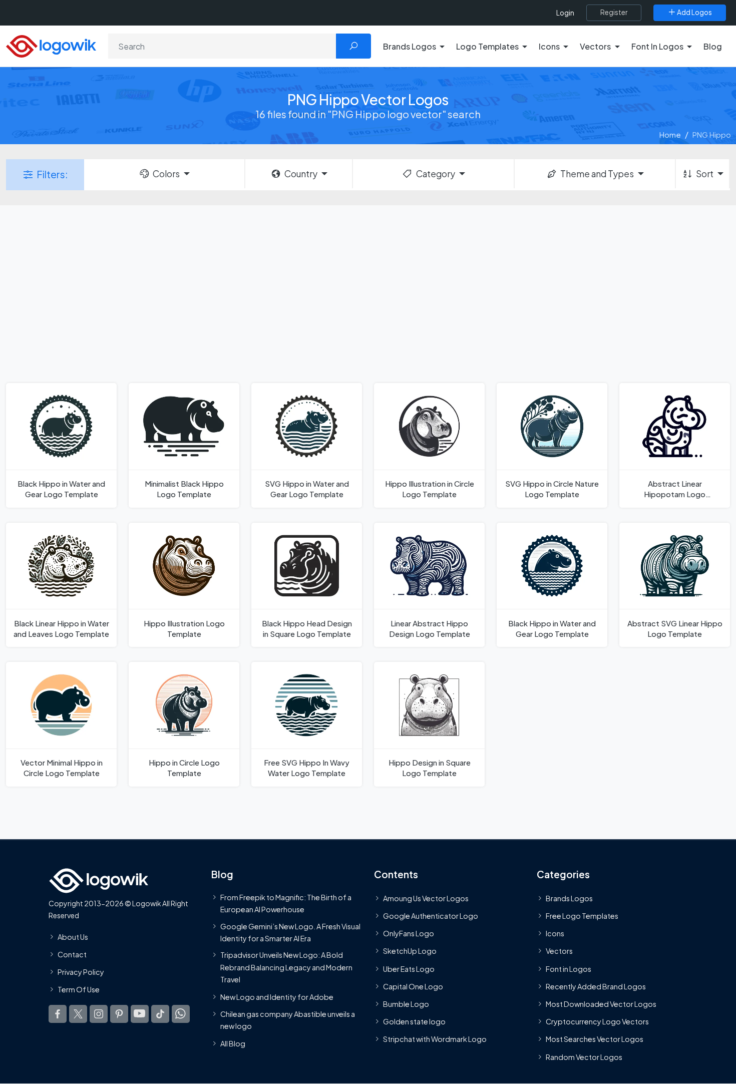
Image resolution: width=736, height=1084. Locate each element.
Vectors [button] (595, 46)
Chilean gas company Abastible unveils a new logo (287, 1019)
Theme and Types (597, 173)
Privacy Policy (81, 971)
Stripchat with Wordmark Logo (435, 1038)
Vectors (559, 950)
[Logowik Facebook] (58, 1014)
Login (565, 13)
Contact (72, 954)
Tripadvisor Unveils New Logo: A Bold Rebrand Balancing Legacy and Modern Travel (286, 967)
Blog (712, 46)
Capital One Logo (413, 986)
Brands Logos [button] (409, 46)
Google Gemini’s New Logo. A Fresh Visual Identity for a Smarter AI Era (290, 931)
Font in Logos (568, 968)
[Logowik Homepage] (51, 45)
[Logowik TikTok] (160, 1014)
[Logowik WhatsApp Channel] (181, 1014)
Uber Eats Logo (409, 968)
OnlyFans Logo (408, 933)
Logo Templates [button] (487, 46)
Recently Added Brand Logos (596, 986)
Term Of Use (79, 989)
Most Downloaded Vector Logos (601, 1003)
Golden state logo (414, 1021)
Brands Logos (569, 898)
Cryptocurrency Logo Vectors (597, 1021)
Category (435, 173)
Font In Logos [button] (657, 46)
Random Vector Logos (584, 1056)
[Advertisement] (368, 293)
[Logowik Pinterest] (119, 1014)
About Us (73, 936)
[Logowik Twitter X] (78, 1014)
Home (670, 134)
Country (300, 173)
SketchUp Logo (410, 950)
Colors (166, 173)
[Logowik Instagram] (99, 1014)
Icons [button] (549, 46)
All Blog (232, 1043)
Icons (555, 933)
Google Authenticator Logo (430, 915)
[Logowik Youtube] (140, 1014)
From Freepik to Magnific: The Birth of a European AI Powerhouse (285, 903)
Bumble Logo (406, 1003)
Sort (704, 173)
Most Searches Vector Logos (594, 1038)
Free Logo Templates (582, 915)
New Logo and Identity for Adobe (276, 996)
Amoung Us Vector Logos (426, 898)
